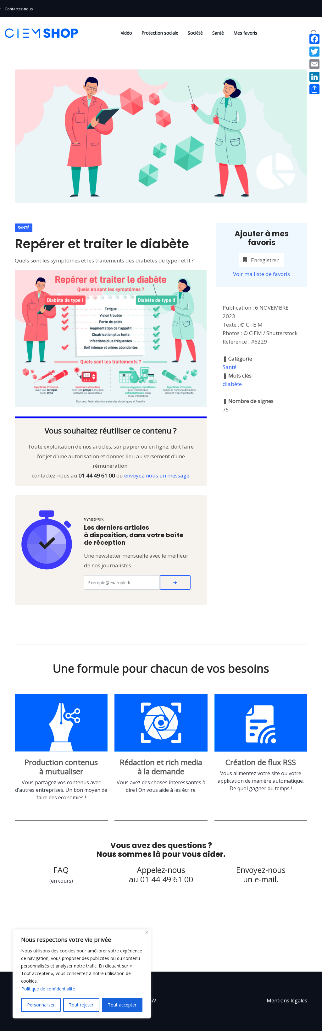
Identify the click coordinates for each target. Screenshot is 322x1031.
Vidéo (126, 33)
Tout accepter (122, 1005)
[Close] (146, 932)
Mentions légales (287, 1000)
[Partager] (314, 89)
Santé (218, 33)
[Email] (314, 64)
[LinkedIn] (314, 76)
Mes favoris (245, 33)
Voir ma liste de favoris (261, 274)
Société (195, 33)
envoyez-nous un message (156, 475)
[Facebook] (314, 39)
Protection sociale (160, 33)
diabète (232, 384)
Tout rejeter (81, 1005)
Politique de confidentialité (48, 989)
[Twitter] (314, 51)
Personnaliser (41, 1005)
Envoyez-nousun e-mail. (261, 874)
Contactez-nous (19, 9)
